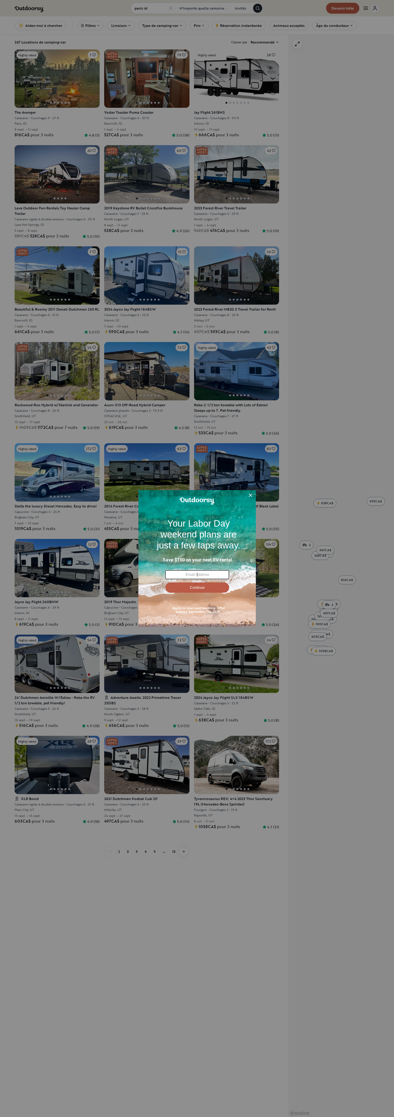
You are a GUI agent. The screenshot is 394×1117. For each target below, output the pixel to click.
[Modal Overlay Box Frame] (197, 558)
